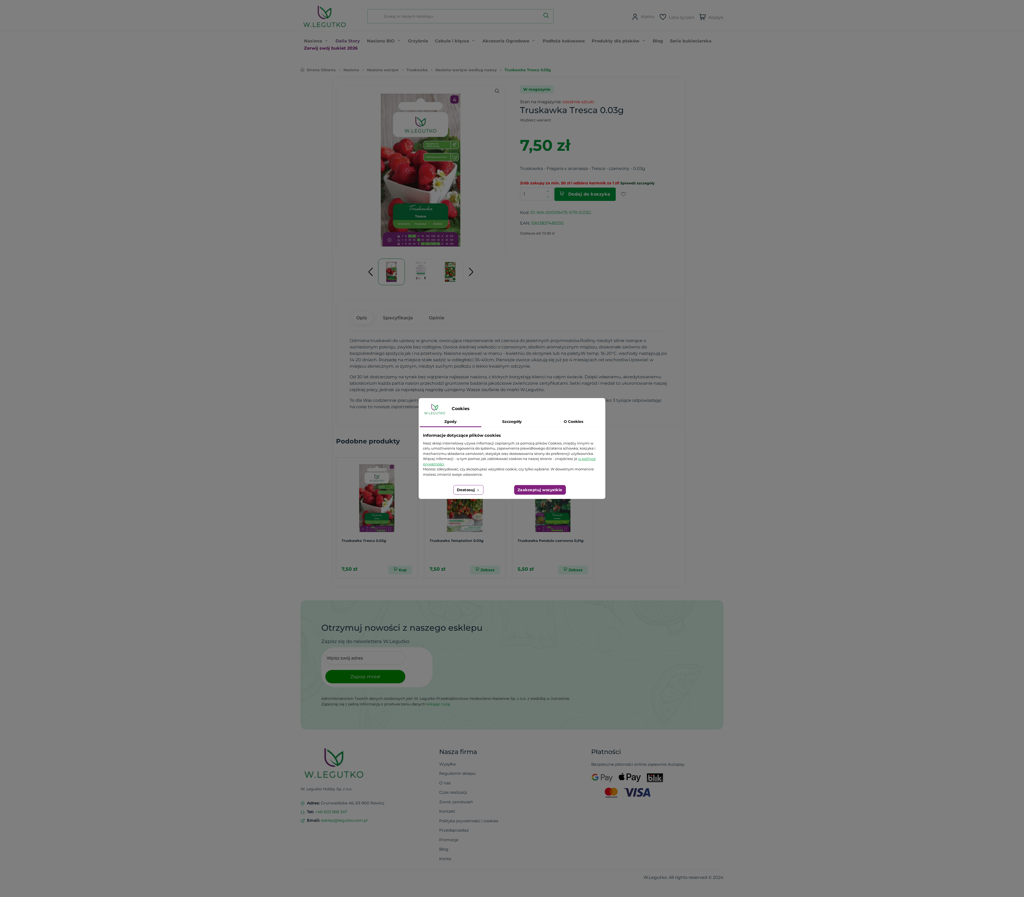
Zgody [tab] (450, 421)
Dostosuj (466, 489)
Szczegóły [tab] (512, 421)
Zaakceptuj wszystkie (540, 489)
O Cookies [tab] (573, 421)
